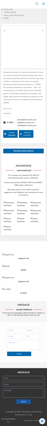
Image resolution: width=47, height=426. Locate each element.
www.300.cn (37, 420)
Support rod (23, 258)
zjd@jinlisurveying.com (26, 122)
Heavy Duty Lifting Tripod (14, 15)
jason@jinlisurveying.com (27, 120)
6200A (23, 270)
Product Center (10, 12)
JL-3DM (23, 293)
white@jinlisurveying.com (26, 125)
